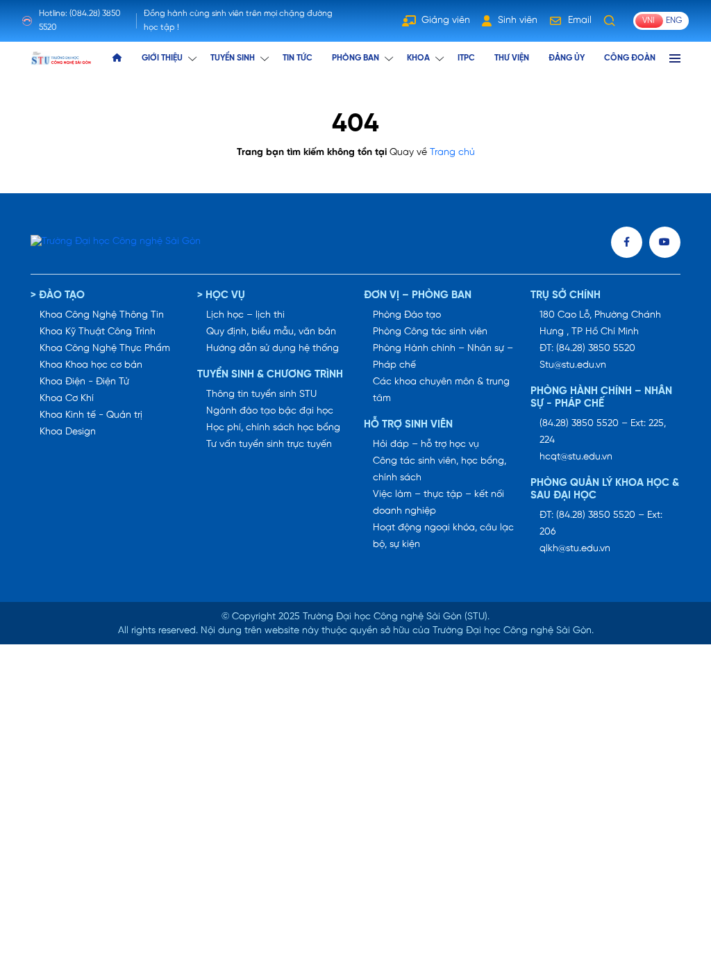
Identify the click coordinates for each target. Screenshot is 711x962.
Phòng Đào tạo (407, 315)
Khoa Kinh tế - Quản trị (91, 415)
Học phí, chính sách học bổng (273, 428)
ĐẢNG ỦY (567, 58)
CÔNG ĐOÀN (629, 58)
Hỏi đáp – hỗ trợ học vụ (426, 444)
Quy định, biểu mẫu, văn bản (271, 332)
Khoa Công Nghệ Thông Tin (102, 315)
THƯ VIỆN (511, 58)
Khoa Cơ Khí (67, 398)
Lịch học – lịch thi (245, 315)
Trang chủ (452, 152)
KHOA (418, 58)
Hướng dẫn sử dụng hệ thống (272, 348)
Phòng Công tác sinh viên (430, 332)
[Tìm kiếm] (610, 21)
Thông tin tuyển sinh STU (261, 394)
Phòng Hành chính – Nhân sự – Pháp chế (443, 356)
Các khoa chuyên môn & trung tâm (441, 390)
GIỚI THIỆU (162, 58)
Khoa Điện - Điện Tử (84, 382)
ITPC (466, 58)
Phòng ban (355, 58)
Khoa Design (68, 432)
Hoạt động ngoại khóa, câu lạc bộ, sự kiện (443, 536)
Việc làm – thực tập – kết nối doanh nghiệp (438, 502)
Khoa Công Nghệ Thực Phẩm (105, 348)
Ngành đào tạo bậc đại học (269, 411)
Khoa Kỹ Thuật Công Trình (98, 332)
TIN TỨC (297, 58)
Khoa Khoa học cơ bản (91, 365)
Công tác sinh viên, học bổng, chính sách (439, 469)
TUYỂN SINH (232, 58)
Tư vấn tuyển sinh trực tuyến (269, 444)
